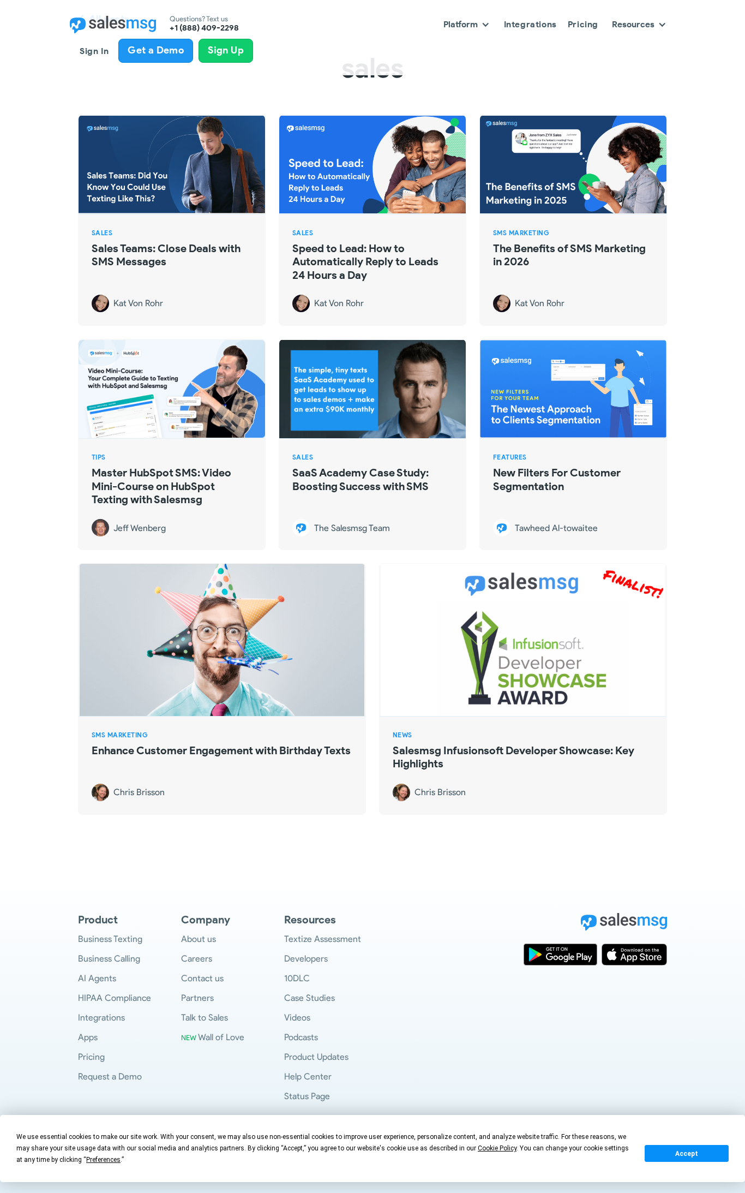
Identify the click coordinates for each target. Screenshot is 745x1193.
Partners (197, 998)
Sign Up (226, 50)
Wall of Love (212, 1037)
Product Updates (316, 1057)
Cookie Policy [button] (497, 1148)
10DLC (297, 978)
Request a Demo (110, 1076)
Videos (297, 1017)
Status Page (307, 1096)
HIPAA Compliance (114, 998)
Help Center (308, 1076)
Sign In (94, 51)
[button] (466, 24)
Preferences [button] (103, 1160)
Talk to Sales (204, 1017)
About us (198, 939)
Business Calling (109, 958)
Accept (686, 1154)
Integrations (530, 24)
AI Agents (97, 978)
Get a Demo (156, 50)
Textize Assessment (322, 939)
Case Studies (309, 998)
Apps (88, 1037)
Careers (196, 958)
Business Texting (110, 939)
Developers (306, 958)
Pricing (583, 24)
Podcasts (301, 1037)
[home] (113, 24)
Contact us (202, 978)
